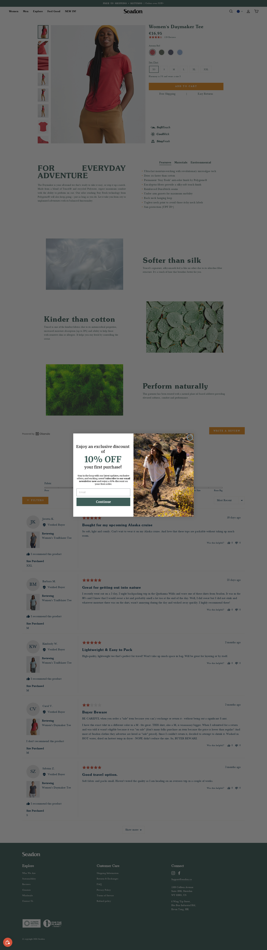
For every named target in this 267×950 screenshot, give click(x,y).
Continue (103, 502)
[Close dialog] (190, 437)
